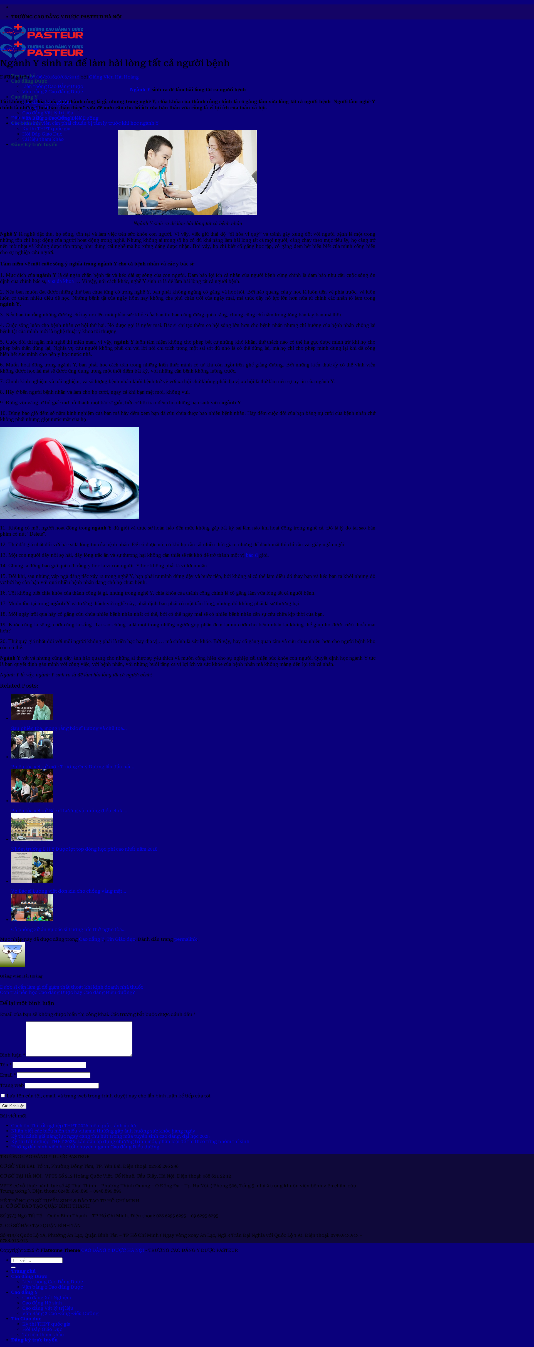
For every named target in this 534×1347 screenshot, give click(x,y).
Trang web (12, 1085)
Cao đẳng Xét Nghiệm (46, 1297)
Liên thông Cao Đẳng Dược (52, 86)
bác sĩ (252, 555)
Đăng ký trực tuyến (34, 144)
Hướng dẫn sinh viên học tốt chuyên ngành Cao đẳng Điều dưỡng (85, 1146)
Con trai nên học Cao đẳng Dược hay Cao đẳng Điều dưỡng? (67, 992)
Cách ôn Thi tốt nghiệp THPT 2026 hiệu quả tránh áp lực (74, 1125)
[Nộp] (13, 1267)
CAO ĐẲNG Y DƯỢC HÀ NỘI (112, 1250)
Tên (5, 1064)
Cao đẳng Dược (29, 81)
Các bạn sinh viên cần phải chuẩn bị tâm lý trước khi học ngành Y (85, 123)
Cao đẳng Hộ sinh (42, 1303)
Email (8, 1075)
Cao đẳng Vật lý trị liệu (47, 112)
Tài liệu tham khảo (43, 139)
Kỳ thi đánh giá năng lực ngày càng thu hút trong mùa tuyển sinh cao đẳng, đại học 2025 (110, 1136)
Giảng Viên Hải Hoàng (114, 77)
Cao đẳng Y (24, 97)
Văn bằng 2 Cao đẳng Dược (52, 91)
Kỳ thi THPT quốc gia (46, 128)
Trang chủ (23, 1271)
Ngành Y (140, 89)
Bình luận (12, 1055)
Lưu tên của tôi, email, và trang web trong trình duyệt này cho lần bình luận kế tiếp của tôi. (109, 1096)
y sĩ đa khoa (61, 281)
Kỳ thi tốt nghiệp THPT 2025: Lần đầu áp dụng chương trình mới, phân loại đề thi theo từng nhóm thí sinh (130, 1141)
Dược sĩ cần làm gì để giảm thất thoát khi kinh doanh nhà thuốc (71, 987)
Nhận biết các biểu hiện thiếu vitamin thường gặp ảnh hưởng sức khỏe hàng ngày (103, 1131)
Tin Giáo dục (29, 49)
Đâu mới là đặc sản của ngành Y (46, 117)
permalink (185, 939)
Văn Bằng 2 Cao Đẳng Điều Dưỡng (60, 1313)
